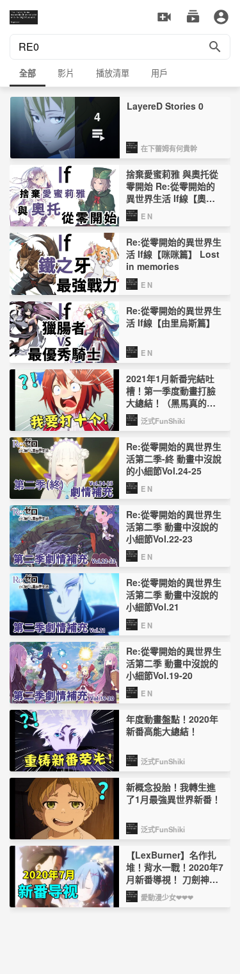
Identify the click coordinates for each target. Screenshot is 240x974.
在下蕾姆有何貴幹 (169, 148)
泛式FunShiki (163, 421)
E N (146, 216)
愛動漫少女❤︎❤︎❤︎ (167, 897)
